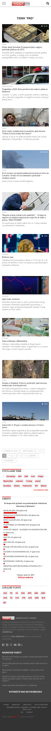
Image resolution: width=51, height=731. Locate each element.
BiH (19, 476)
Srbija (40, 476)
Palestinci (27, 485)
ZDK (23, 593)
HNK (43, 593)
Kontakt (29, 712)
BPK (29, 593)
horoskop (11, 476)
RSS (22, 712)
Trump (29, 481)
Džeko (17, 485)
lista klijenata (17, 636)
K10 (17, 598)
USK (5, 593)
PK (11, 593)
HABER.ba (7, 632)
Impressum (27, 704)
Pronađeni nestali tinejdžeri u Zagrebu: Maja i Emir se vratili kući (27, 708)
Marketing (16, 704)
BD (4, 602)
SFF (36, 485)
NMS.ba (15, 717)
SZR (30, 598)
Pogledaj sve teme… (41, 490)
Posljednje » (9, 460)
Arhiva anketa (25, 577)
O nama (6, 704)
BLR (43, 598)
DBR (37, 598)
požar (38, 481)
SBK (36, 593)
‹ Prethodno (27, 451)
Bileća (43, 485)
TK (17, 593)
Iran (33, 476)
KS (11, 598)
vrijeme (19, 481)
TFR (23, 598)
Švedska (7, 485)
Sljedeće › (33, 455)
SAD (26, 476)
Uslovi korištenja (41, 704)
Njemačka (8, 481)
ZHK (5, 598)
